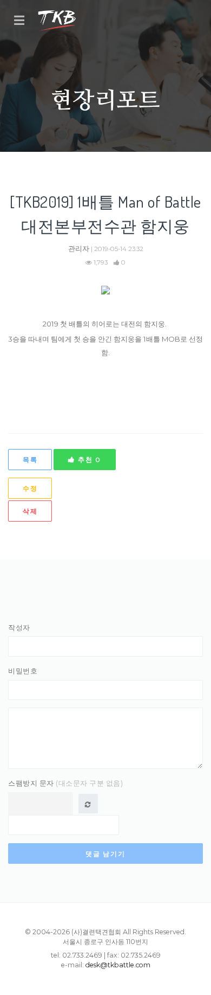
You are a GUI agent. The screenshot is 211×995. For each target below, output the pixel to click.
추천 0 (88, 459)
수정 (30, 488)
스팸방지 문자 (65, 783)
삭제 (30, 511)
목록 (30, 459)
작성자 (19, 627)
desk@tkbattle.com (117, 965)
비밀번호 (22, 670)
